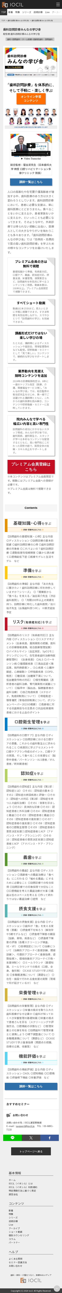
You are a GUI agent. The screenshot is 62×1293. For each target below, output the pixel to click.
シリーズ (26, 12)
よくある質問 (15, 1258)
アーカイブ (14, 1228)
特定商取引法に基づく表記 (22, 1190)
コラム (12, 1239)
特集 (17, 12)
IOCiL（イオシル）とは (21, 1183)
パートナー (14, 1242)
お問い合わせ (15, 1265)
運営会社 (13, 1194)
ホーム (12, 1180)
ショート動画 (15, 1231)
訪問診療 (38, 12)
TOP (3, 12)
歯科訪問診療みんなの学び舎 (18, 20)
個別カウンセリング (19, 1235)
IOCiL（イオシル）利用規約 (23, 1187)
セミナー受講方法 (18, 1262)
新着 (10, 12)
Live (47, 12)
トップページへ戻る (31, 1151)
